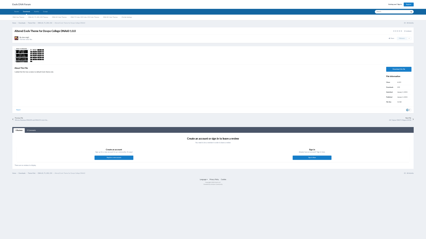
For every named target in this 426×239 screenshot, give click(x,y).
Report (18, 110)
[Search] (411, 11)
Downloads (26, 11)
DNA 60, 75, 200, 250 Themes (38, 17)
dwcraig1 (25, 37)
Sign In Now (312, 157)
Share (392, 38)
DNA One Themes (18, 17)
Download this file (399, 69)
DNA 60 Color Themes (59, 17)
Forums (16, 11)
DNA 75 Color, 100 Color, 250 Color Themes (85, 17)
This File (403, 11)
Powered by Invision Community (213, 184)
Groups (45, 11)
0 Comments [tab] (31, 130)
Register (408, 4)
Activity (36, 11)
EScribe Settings (127, 17)
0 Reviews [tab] (19, 130)
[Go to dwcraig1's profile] (16, 38)
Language (203, 179)
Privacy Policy (214, 179)
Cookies (223, 179)
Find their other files (26, 39)
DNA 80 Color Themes (110, 17)
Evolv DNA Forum (21, 4)
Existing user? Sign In (395, 4)
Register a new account (114, 157)
